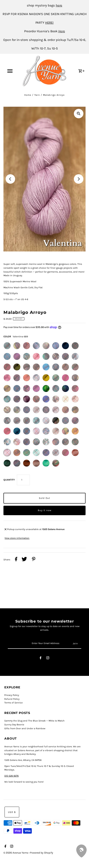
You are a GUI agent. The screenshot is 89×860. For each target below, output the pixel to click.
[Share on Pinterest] (33, 560)
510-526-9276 (11, 775)
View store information (17, 538)
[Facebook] (40, 658)
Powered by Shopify (41, 852)
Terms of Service (13, 702)
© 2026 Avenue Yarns (16, 852)
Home (27, 95)
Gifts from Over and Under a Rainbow (24, 728)
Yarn (37, 95)
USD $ (12, 812)
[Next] (78, 179)
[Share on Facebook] (16, 560)
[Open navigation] (12, 71)
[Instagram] (47, 658)
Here (61, 31)
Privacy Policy (11, 695)
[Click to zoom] (78, 113)
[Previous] (10, 179)
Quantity (9, 479)
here (59, 5)
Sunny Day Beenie (14, 724)
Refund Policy (11, 699)
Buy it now (44, 510)
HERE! (49, 23)
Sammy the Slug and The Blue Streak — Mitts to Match (34, 720)
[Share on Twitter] (24, 560)
